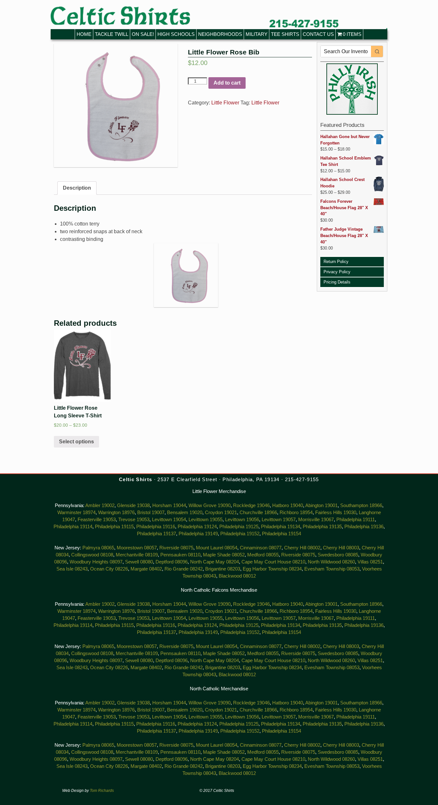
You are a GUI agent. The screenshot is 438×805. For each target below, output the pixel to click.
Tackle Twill (111, 34)
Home (84, 34)
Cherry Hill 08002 (302, 547)
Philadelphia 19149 (198, 533)
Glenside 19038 (133, 505)
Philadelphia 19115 (114, 526)
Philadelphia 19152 (239, 533)
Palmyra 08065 (98, 547)
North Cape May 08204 (214, 561)
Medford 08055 (263, 554)
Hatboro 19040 (287, 505)
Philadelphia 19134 (280, 526)
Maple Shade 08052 (224, 554)
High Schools (176, 34)
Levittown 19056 (242, 519)
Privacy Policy (337, 271)
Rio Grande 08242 (183, 568)
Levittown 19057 (279, 519)
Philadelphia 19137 (156, 533)
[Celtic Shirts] (219, 17)
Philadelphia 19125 (238, 526)
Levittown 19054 (169, 519)
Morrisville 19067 (316, 519)
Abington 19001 (321, 505)
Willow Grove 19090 (210, 505)
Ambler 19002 (99, 505)
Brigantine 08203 (222, 568)
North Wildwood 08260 (331, 561)
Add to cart (227, 83)
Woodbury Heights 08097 (96, 561)
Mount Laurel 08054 (216, 547)
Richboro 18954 (296, 512)
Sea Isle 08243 (72, 568)
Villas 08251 (370, 561)
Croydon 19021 (221, 512)
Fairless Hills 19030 (335, 512)
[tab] (77, 188)
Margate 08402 (146, 568)
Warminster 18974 (76, 512)
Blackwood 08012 (237, 576)
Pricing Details (337, 282)
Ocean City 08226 (109, 568)
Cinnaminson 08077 (261, 547)
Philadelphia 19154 (281, 533)
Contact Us (318, 34)
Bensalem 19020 (184, 512)
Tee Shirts (285, 34)
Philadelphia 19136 (363, 526)
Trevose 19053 (133, 519)
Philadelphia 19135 (322, 526)
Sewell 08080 (139, 561)
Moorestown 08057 (137, 547)
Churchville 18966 (258, 512)
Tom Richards (102, 790)
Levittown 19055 (206, 519)
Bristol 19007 (150, 512)
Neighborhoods (220, 34)
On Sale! (143, 34)
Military (256, 34)
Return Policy (336, 261)
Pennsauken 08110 (180, 554)
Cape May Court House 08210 (273, 561)
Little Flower (225, 102)
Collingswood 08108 (92, 554)
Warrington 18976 (116, 512)
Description (77, 188)
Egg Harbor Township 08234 (272, 568)
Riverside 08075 (176, 547)
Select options (76, 441)
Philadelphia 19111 (355, 519)
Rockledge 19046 (251, 505)
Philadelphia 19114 (73, 526)
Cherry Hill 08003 (341, 547)
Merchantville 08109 (137, 554)
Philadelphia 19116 (155, 526)
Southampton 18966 (361, 505)
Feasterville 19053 (97, 519)
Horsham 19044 (169, 505)
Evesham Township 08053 (331, 568)
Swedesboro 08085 (338, 554)
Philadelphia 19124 (197, 526)
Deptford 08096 (172, 561)
